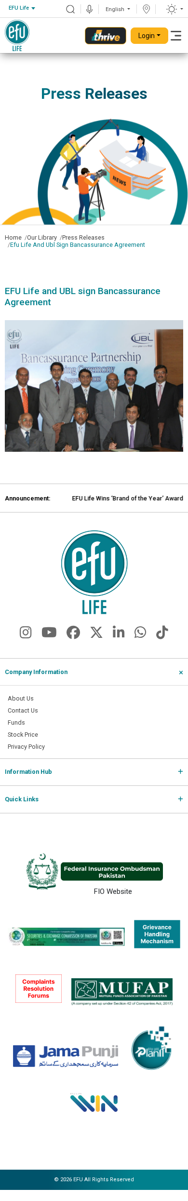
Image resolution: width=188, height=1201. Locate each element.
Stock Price (23, 734)
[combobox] (22, 8)
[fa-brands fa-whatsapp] (140, 635)
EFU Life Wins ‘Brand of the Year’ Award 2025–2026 (115, 498)
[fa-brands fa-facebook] (73, 635)
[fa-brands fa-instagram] (26, 635)
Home (13, 237)
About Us (21, 698)
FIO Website (113, 890)
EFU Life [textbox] (19, 8)
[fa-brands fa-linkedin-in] (119, 635)
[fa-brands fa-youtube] (49, 635)
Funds (16, 722)
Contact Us (23, 710)
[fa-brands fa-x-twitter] (96, 635)
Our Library (42, 237)
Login (146, 36)
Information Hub (28, 771)
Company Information (36, 671)
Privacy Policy (26, 746)
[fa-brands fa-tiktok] (162, 635)
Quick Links (22, 799)
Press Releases (83, 237)
